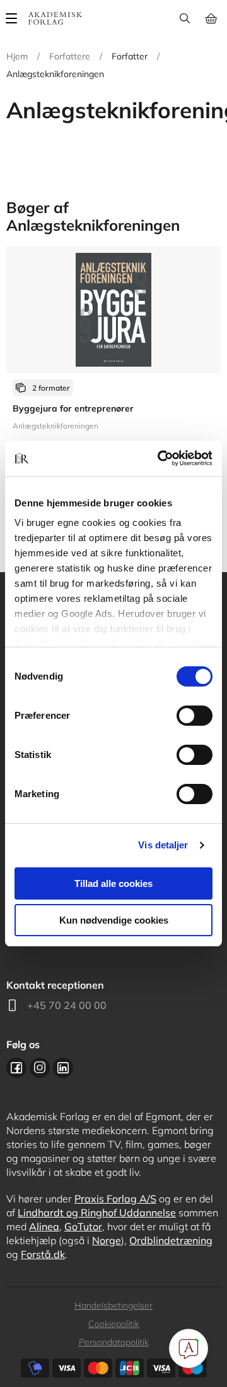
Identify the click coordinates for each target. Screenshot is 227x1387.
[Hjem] (55, 18)
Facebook (16, 1068)
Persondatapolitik (114, 1342)
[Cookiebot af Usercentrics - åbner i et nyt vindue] (160, 458)
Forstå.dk (43, 1254)
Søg (184, 18)
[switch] (194, 716)
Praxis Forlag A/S (115, 1198)
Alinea (44, 1226)
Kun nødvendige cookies (113, 920)
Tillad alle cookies (113, 883)
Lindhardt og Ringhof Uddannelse (97, 1212)
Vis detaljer (163, 845)
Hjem (17, 56)
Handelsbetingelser (113, 1305)
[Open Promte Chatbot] (188, 1348)
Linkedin (63, 1068)
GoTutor (83, 1226)
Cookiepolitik (113, 1323)
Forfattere (69, 56)
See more (113, 376)
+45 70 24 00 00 (67, 1005)
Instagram (40, 1068)
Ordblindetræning (170, 1240)
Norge (106, 1240)
